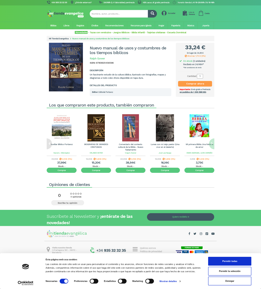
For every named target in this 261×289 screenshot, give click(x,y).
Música (190, 25)
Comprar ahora (195, 83)
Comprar (62, 170)
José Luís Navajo (165, 153)
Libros (66, 25)
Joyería (205, 25)
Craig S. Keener (130, 153)
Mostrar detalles (168, 281)
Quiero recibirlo (179, 216)
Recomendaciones (114, 25)
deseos (192, 13)
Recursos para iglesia (141, 25)
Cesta (207, 13)
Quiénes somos (148, 248)
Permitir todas (229, 261)
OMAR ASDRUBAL (193, 153)
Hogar (161, 25)
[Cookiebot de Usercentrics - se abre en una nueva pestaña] (25, 283)
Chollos (94, 25)
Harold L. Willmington (61, 153)
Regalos (80, 25)
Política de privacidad (151, 251)
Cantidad (191, 76)
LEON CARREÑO (206, 153)
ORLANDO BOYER (96, 153)
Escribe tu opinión (67, 203)
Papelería (175, 25)
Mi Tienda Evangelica (59, 38)
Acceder (171, 13)
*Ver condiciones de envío (192, 68)
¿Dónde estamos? (83, 2)
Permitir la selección (229, 271)
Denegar (229, 281)
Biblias (53, 25)
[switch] (94, 281)
